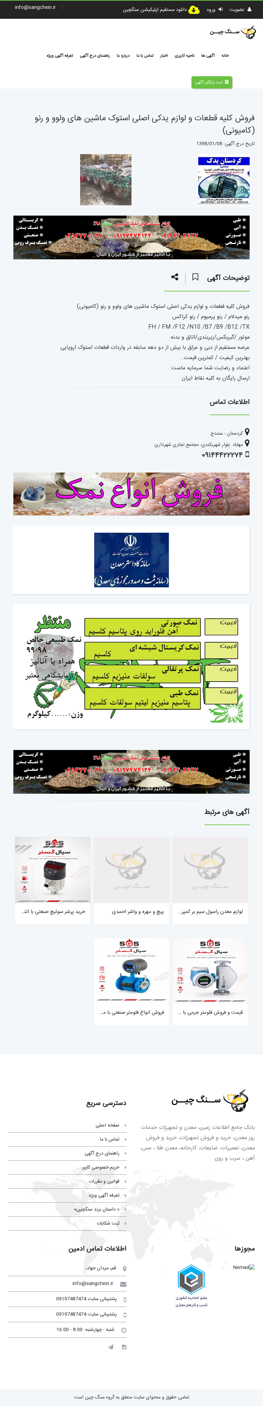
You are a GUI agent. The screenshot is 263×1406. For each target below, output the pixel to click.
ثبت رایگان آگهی (209, 82)
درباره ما (123, 55)
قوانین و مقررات (104, 1181)
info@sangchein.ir (35, 7)
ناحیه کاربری (185, 55)
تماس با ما (145, 55)
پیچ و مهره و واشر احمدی (138, 911)
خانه (225, 55)
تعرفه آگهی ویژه (60, 55)
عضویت (237, 10)
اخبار (164, 55)
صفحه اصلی (108, 1125)
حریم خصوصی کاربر (101, 1167)
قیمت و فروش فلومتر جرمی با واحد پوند (202, 1012)
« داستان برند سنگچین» (97, 1209)
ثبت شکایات (108, 1223)
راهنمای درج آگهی (95, 55)
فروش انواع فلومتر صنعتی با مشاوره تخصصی (118, 1012)
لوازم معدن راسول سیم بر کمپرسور (208, 911)
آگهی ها (208, 55)
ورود (211, 10)
